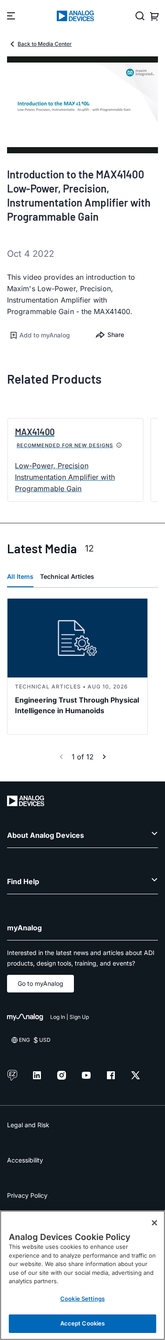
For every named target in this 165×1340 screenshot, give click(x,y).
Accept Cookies (82, 1323)
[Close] (154, 1223)
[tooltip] (119, 445)
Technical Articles (67, 576)
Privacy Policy (27, 1195)
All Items (20, 576)
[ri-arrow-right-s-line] (104, 757)
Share (115, 334)
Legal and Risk (28, 1125)
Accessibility (25, 1160)
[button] (45, 335)
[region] (82, 1275)
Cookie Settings (82, 1298)
